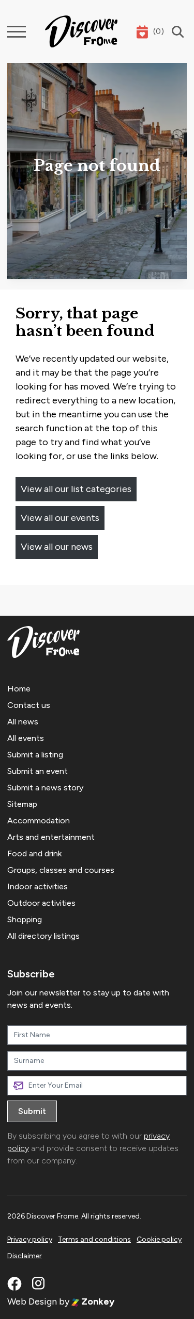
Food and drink (34, 853)
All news (22, 721)
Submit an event (37, 771)
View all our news (57, 546)
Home (19, 689)
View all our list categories (76, 489)
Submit (32, 1111)
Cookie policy (159, 1239)
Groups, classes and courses (60, 870)
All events (25, 738)
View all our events (60, 517)
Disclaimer (24, 1256)
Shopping (24, 919)
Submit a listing (35, 754)
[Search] (175, 31)
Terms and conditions (94, 1239)
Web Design (32, 1301)
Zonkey (96, 1301)
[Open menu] (16, 32)
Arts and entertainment (51, 837)
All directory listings (43, 936)
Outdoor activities (41, 903)
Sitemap (22, 804)
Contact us (28, 705)
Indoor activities (37, 886)
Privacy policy (29, 1239)
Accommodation (38, 820)
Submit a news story (45, 787)
